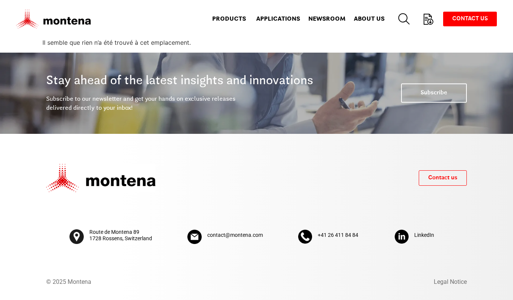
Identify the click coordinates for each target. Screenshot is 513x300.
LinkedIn (424, 235)
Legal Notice (450, 281)
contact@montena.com (235, 235)
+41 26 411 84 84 (338, 235)
